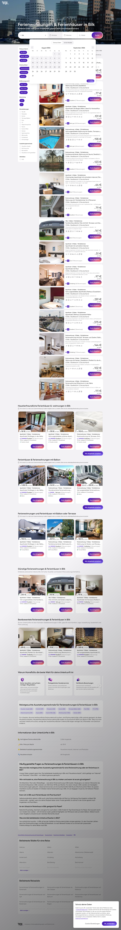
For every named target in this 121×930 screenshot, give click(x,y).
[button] (55, 35)
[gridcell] (55, 54)
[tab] (57, 42)
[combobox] (33, 35)
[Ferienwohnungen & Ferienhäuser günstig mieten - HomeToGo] (4, 2)
